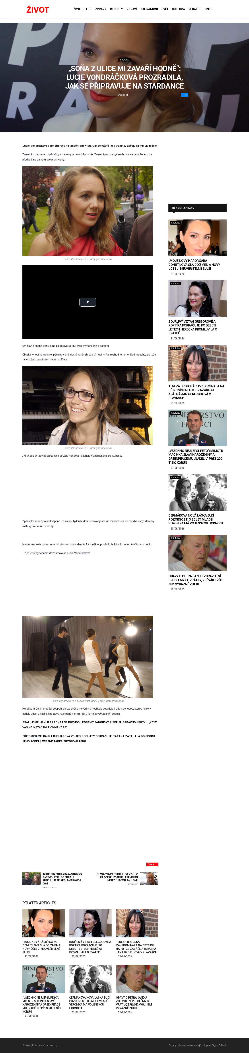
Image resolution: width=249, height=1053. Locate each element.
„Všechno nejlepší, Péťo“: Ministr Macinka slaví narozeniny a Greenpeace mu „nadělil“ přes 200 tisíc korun (41, 1004)
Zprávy (100, 9)
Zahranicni (149, 9)
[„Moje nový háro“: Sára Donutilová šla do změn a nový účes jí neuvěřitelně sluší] (43, 923)
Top (89, 9)
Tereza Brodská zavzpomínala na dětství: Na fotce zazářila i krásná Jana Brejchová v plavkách (136, 947)
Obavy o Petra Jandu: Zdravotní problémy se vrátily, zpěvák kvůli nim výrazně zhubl (134, 1003)
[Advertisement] (90, 488)
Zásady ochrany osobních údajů (185, 1045)
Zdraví (132, 9)
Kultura (178, 9)
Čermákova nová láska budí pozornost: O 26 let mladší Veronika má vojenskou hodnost (89, 1003)
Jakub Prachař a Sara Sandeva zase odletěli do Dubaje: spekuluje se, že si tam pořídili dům (62, 880)
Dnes (208, 9)
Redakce (194, 9)
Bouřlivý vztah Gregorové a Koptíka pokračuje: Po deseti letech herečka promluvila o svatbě (90, 947)
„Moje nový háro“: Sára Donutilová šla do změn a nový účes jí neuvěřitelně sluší (41, 947)
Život (77, 9)
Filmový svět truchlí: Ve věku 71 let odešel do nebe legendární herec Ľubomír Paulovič (117, 879)
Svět (165, 9)
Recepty (116, 9)
